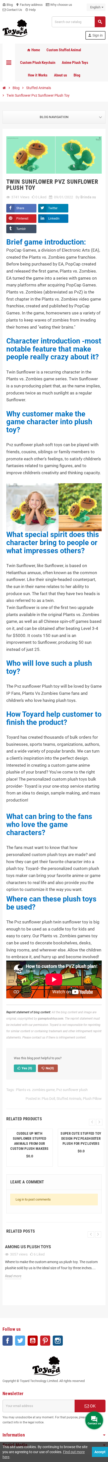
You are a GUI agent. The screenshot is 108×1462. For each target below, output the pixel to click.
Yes (26, 1068)
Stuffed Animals (69, 1099)
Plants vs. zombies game (35, 1090)
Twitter (53, 208)
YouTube (33, 1341)
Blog (8, 5)
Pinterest (22, 218)
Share (20, 208)
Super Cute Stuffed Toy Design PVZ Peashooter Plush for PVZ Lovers (81, 1138)
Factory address (29, 5)
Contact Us (14, 10)
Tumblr (21, 229)
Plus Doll (48, 1099)
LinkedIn (54, 218)
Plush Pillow (92, 1099)
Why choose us (60, 5)
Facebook (8, 1341)
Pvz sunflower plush (72, 1090)
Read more (13, 1276)
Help (30, 10)
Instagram (58, 1341)
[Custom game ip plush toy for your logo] (15, 28)
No (49, 1068)
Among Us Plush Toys (28, 1246)
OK (92, 1405)
